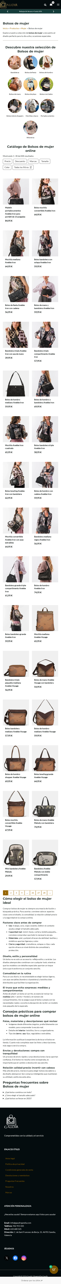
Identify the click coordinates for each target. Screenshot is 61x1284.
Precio (7, 161)
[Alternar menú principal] (58, 4)
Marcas (33, 161)
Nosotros (9, 1187)
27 (38, 893)
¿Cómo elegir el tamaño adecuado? (20, 1095)
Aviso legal (10, 1158)
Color (7, 167)
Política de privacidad (15, 1164)
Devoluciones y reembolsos (17, 1175)
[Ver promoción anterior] (7, 11)
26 (33, 893)
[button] (45, 5)
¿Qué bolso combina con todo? (18, 1092)
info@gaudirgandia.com (20, 1223)
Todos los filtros (21, 167)
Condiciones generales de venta (19, 1170)
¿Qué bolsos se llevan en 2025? (18, 1098)
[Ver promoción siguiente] (53, 11)
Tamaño (45, 161)
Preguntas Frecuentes (15, 1181)
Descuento (20, 161)
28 (44, 893)
